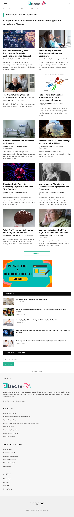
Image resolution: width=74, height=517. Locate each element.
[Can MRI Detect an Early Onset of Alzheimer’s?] (19, 129)
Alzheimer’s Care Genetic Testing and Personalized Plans (54, 142)
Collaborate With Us (9, 413)
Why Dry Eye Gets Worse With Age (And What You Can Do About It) (37, 320)
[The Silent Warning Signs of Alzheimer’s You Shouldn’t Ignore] (19, 83)
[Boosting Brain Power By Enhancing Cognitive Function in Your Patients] (19, 172)
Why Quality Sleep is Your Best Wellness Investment (32, 299)
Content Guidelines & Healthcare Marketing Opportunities (21, 423)
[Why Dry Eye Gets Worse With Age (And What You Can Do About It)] (8, 322)
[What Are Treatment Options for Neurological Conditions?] (19, 218)
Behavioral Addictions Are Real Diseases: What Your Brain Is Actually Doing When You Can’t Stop (43, 331)
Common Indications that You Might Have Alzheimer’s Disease (54, 231)
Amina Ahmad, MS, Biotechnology (49, 59)
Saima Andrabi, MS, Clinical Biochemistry (51, 103)
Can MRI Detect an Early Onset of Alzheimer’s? (18, 142)
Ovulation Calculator (9, 453)
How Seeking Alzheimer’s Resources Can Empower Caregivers (51, 53)
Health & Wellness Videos (11, 430)
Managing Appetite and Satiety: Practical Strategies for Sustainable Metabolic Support (41, 310)
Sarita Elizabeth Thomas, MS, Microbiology (52, 192)
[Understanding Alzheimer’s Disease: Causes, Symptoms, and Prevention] (55, 172)
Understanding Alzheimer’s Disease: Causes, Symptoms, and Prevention (54, 186)
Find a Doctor (7, 466)
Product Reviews (8, 426)
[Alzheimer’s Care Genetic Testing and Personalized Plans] (55, 129)
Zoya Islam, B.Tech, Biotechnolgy (14, 235)
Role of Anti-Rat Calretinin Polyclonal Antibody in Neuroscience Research (51, 97)
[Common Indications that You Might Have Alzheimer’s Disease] (55, 218)
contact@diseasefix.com (17, 401)
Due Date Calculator (9, 459)
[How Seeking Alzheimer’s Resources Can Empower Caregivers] (55, 39)
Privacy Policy (7, 489)
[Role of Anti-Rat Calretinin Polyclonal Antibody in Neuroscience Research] (55, 83)
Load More (36, 253)
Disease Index (7, 479)
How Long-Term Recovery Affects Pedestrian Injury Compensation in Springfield (41, 340)
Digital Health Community (11, 433)
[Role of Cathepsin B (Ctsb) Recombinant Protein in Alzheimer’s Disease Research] (19, 39)
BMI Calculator (8, 449)
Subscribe (8, 364)
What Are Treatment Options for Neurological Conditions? (18, 231)
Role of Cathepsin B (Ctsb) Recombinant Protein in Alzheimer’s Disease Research (17, 53)
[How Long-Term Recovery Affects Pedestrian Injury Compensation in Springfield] (8, 343)
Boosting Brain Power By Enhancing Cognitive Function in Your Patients (18, 186)
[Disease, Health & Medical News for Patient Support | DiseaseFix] (37, 3)
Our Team (6, 485)
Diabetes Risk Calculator (10, 456)
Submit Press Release (10, 420)
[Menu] (5, 3)
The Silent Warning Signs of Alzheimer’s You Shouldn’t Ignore (18, 96)
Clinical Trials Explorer (10, 463)
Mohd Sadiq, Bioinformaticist (13, 59)
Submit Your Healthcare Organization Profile (17, 416)
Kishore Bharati (9, 100)
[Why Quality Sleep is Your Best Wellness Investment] (8, 301)
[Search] (69, 3)
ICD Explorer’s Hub (9, 436)
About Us (6, 482)
